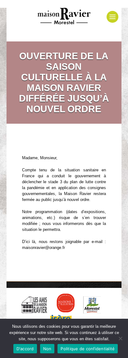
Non (47, 348)
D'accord (25, 348)
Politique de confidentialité (88, 348)
